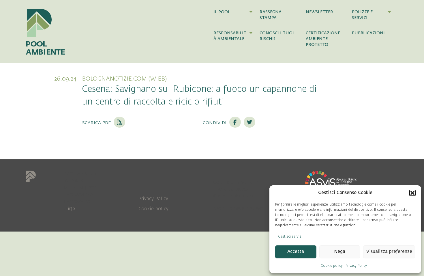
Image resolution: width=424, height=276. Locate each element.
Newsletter (319, 12)
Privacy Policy (356, 266)
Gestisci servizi (290, 236)
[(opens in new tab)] (331, 182)
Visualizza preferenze (389, 251)
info (71, 208)
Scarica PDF (97, 122)
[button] (412, 193)
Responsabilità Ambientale (229, 36)
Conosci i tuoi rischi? (277, 36)
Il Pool (221, 12)
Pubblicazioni (368, 33)
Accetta (295, 251)
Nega (339, 251)
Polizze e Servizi (362, 15)
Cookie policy (332, 266)
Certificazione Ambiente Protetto (323, 39)
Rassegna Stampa (271, 15)
